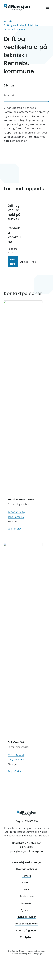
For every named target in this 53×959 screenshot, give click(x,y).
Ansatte (26, 882)
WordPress (20, 951)
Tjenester (26, 910)
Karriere (26, 875)
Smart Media (40, 951)
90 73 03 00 (26, 847)
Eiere (26, 889)
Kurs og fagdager (26, 930)
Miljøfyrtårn (26, 937)
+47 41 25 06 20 (16, 754)
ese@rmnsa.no (16, 759)
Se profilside (14, 528)
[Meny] (47, 7)
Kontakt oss (27, 896)
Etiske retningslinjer (35, 954)
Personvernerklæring (19, 954)
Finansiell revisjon (26, 916)
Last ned (12, 261)
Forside (8, 21)
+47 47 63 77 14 (16, 512)
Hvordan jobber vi (26, 869)
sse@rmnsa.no (16, 516)
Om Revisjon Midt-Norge (26, 862)
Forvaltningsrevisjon (26, 923)
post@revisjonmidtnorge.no (26, 851)
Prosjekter (26, 903)
